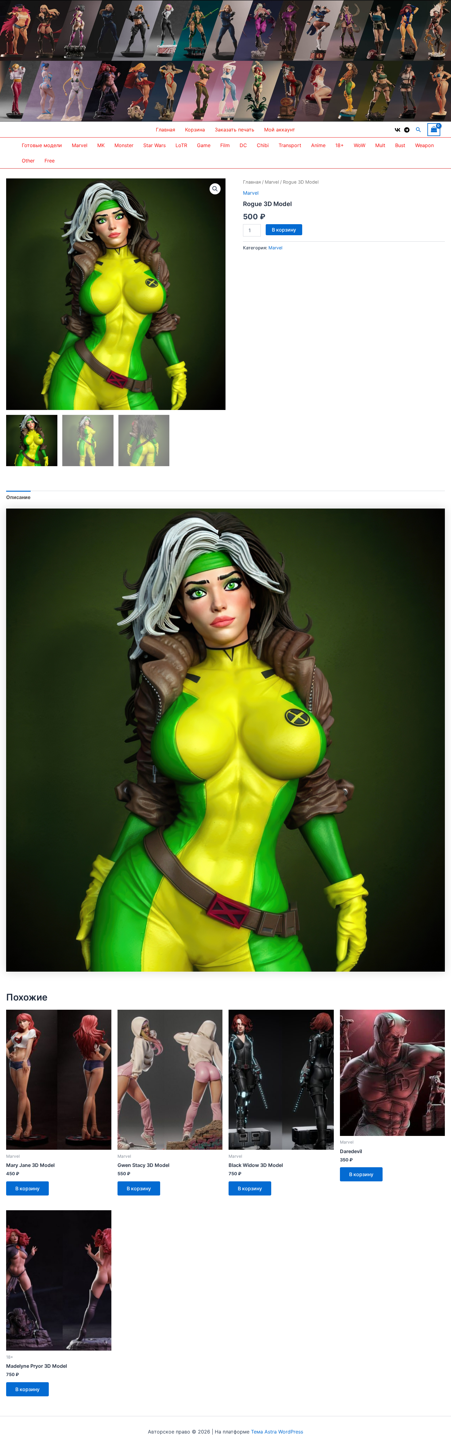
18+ (339, 145)
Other (28, 161)
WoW (359, 145)
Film (225, 145)
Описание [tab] (18, 497)
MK (101, 145)
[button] (418, 130)
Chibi (263, 145)
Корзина (195, 130)
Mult (380, 145)
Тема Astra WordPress (277, 1432)
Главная (165, 130)
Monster (123, 145)
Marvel (79, 145)
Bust (400, 145)
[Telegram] (407, 130)
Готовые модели (42, 145)
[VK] (397, 130)
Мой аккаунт (279, 130)
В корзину (284, 230)
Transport (290, 145)
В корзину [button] (27, 1188)
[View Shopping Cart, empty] (433, 129)
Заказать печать (234, 130)
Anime (318, 145)
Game (203, 145)
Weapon (424, 145)
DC (243, 145)
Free (49, 161)
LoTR (181, 145)
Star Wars (154, 145)
